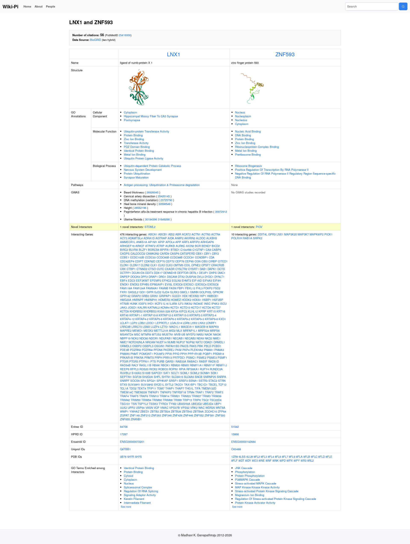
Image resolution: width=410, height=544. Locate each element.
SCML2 (194, 373)
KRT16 (221, 311)
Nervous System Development (143, 170)
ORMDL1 (219, 342)
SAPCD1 (157, 373)
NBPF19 (125, 338)
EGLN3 (176, 280)
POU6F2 (159, 354)
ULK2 (123, 408)
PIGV (259, 227)
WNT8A (220, 408)
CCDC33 (150, 257)
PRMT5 (149, 357)
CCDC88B (176, 257)
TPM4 (190, 392)
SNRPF (124, 381)
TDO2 (132, 388)
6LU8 (249, 457)
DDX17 (158, 273)
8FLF (234, 460)
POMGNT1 (146, 354)
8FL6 (278, 457)
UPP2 (131, 408)
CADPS (125, 253)
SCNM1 (205, 373)
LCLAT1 (125, 323)
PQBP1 (207, 354)
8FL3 (264, 457)
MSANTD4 (126, 334)
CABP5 (216, 250)
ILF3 (180, 304)
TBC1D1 (202, 384)
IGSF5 (142, 304)
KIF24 (174, 311)
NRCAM (150, 342)
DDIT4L (262, 234)
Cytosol (128, 476)
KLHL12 (193, 311)
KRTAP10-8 (150, 315)
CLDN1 (124, 265)
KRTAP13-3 (181, 315)
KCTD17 (196, 307)
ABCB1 (162, 234)
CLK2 (161, 265)
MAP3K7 (303, 234)
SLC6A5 (189, 377)
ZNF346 (167, 415)
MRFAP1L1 (190, 330)
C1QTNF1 (198, 250)
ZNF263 (156, 415)
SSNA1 (193, 381)
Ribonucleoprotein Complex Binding (257, 147)
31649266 (164, 219)
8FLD (321, 457)
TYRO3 (163, 404)
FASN (172, 288)
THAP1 (169, 388)
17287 (123, 434)
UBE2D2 (196, 404)
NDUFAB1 (165, 338)
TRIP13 (187, 400)
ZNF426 (177, 415)
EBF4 (123, 280)
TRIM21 (175, 396)
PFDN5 (158, 350)
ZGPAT (124, 415)
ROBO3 (163, 369)
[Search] (403, 6)
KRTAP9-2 (183, 319)
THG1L (189, 388)
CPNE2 (196, 265)
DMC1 (221, 273)
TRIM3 (206, 396)
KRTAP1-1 (135, 315)
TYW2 (172, 404)
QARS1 (170, 361)
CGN (198, 261)
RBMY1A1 (196, 365)
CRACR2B (217, 265)
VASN (149, 408)
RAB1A (247, 238)
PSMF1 (222, 357)
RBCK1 (165, 365)
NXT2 (199, 342)
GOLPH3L (205, 292)
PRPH (158, 357)
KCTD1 (174, 307)
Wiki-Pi (10, 6)
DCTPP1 (125, 273)
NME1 (217, 338)
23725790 (166, 200)
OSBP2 (137, 346)
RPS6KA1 (192, 369)
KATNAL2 (154, 307)
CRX (123, 269)
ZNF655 (125, 419)
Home (27, 6)
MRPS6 (215, 330)
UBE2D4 (208, 404)
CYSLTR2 (181, 269)
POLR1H (236, 238)
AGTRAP (161, 238)
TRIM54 (146, 400)
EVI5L (169, 284)
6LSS (242, 457)
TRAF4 (124, 396)
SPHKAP (162, 381)
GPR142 (125, 296)
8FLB (306, 457)
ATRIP (160, 246)
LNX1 (173, 54)
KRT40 (124, 315)
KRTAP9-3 (197, 319)
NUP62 (190, 342)
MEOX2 (148, 330)
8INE (262, 460)
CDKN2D (149, 261)
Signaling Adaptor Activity (140, 495)
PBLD (207, 346)
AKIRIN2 (189, 238)
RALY (135, 365)
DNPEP (125, 277)
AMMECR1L (127, 242)
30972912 (221, 212)
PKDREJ (168, 350)
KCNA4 (165, 307)
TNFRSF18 (179, 392)
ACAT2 (186, 234)
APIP (161, 242)
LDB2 (141, 323)
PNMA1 (209, 350)
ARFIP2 (195, 242)
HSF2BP (217, 300)
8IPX (290, 460)
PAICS (184, 346)
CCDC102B (137, 257)
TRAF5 (134, 396)
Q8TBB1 (125, 449)
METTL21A (161, 330)
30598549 (164, 204)
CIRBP (212, 261)
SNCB (198, 377)
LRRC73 (137, 327)
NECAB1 (178, 338)
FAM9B (163, 288)
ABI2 (171, 234)
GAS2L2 (133, 292)
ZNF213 (145, 415)
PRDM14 (218, 354)
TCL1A (124, 388)
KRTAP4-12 (127, 319)
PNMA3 (219, 350)
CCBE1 (124, 257)
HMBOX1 (212, 296)
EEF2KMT (142, 280)
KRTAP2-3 (195, 315)
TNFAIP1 (153, 392)
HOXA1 (196, 300)
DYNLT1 (219, 277)
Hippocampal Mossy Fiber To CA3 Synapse (151, 116)
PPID (176, 354)
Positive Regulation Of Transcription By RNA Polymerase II (272, 170)
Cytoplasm (130, 112)
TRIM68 (168, 400)
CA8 (208, 250)
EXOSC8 (212, 284)
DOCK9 (135, 277)
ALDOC (200, 238)
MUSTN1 (167, 334)
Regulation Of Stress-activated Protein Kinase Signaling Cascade (275, 499)
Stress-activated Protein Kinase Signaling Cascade (266, 491)
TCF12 (222, 384)
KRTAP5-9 (155, 319)
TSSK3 (153, 404)
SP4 (143, 381)
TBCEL (212, 384)
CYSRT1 (193, 269)
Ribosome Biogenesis (248, 166)
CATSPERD (187, 253)
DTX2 (181, 277)
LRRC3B (125, 327)
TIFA (198, 388)
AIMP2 (179, 238)
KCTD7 (216, 307)
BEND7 (206, 246)
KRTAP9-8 (211, 319)
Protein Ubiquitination (137, 173)
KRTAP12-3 (166, 315)
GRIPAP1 (165, 296)
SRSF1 (173, 381)
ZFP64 (222, 411)
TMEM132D (208, 388)
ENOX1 (124, 284)
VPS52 (185, 408)
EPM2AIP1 (157, 284)
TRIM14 (164, 396)
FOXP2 (208, 288)
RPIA (182, 369)
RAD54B (125, 365)
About (38, 6)
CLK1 (153, 265)
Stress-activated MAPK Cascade (255, 483)
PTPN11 (144, 361)
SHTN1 (166, 377)
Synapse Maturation (136, 177)
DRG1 (162, 277)
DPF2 (144, 277)
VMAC (164, 408)
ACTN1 (196, 234)
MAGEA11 (187, 327)
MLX (179, 330)
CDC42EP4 (127, 261)
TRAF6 (143, 396)
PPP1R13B (195, 354)
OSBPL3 (147, 346)
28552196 (140, 208)
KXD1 (222, 319)
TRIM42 (125, 400)
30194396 (151, 219)
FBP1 (180, 288)
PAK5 (192, 346)
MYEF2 (191, 334)
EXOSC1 (189, 284)
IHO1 (150, 304)
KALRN (142, 307)
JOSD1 (132, 307)
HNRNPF (138, 300)
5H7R (130, 457)
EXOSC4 (200, 284)
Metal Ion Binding (134, 154)
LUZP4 (155, 327)
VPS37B (174, 408)
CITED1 (223, 261)
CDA (211, 257)
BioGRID (95, 40)
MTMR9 (146, 334)
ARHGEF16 (127, 246)
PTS (153, 361)
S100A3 (136, 373)
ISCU (223, 304)
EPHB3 (144, 284)
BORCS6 (153, 250)
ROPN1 (173, 369)
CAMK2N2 (152, 253)
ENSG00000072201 (132, 442)
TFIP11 (151, 388)
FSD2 (216, 288)
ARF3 (185, 242)
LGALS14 (176, 323)
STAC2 (212, 381)
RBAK (156, 365)
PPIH (183, 354)
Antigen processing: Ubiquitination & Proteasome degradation (162, 185)
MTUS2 (156, 334)
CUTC (160, 269)
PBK (200, 346)
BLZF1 (143, 250)
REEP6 (124, 369)
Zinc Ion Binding (134, 139)
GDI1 (142, 292)
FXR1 (123, 292)
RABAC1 (192, 361)
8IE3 (255, 460)
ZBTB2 (154, 411)
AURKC (180, 246)
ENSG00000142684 (243, 442)
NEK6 (200, 338)
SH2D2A (147, 377)
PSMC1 (191, 357)
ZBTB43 (187, 411)
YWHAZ (134, 411)
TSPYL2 (143, 404)
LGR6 (186, 323)
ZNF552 (199, 415)
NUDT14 (161, 342)
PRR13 (167, 357)
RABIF (203, 361)
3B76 (123, 457)
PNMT (134, 354)
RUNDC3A (216, 369)
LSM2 (146, 327)
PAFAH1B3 (172, 346)
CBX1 (199, 253)
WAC (201, 408)
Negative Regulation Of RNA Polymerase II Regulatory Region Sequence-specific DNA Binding (285, 175)
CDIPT (139, 261)
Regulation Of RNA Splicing (141, 491)
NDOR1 (153, 338)
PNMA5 (125, 354)
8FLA (299, 457)
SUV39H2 (147, 384)
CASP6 (174, 253)
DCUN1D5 (138, 273)
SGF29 (137, 377)
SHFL (157, 377)
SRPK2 (257, 238)
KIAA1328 (163, 311)
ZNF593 (285, 54)
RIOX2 (153, 369)
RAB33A (181, 361)
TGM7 (160, 388)
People (50, 6)
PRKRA (139, 357)
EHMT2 (186, 280)
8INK (275, 460)
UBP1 (217, 404)
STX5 (123, 384)
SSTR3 (203, 381)
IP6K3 (215, 304)
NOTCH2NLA (137, 342)
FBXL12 (190, 288)
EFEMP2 (155, 280)
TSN (134, 404)
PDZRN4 (147, 350)
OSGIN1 (159, 346)
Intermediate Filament (137, 503)
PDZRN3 (135, 350)
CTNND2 (141, 269)
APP (178, 242)
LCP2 (133, 323)
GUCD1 (176, 296)
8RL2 (310, 460)
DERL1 (193, 273)
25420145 (164, 196)
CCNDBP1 (201, 257)
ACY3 (123, 238)
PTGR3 (133, 361)
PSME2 (201, 357)
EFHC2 (166, 280)
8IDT (241, 460)
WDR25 (210, 408)
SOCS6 (135, 381)
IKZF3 (158, 304)
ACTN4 (215, 234)
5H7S (138, 457)
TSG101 (125, 404)
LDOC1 (150, 323)
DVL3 (200, 277)
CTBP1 (131, 269)
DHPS (213, 273)
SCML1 (184, 373)
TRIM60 (157, 400)
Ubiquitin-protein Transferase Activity (146, 131)
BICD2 (216, 246)
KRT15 (211, 311)
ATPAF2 (150, 246)
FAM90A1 (152, 288)
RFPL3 (134, 369)
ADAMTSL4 (135, 238)
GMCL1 (184, 292)
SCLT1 (175, 373)
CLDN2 (145, 265)
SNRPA (221, 377)
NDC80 (143, 338)
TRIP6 (197, 400)
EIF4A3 (207, 280)
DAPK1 (212, 269)
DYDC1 (209, 277)
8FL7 (285, 457)
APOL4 (169, 242)
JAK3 (123, 307)
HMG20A (125, 300)
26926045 (152, 192)
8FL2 (257, 457)
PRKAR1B (126, 357)
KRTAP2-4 (209, 315)
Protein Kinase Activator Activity (255, 503)
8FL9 (292, 457)
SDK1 (214, 373)
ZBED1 (144, 411)
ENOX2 (134, 284)
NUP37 (180, 342)
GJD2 (157, 292)
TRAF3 (218, 392)
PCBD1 (216, 346)
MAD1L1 (174, 327)
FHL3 (199, 288)
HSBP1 (206, 300)
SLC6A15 (177, 377)
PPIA (168, 354)
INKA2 (188, 304)
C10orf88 (186, 250)
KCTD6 (206, 307)
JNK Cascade (243, 468)
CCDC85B (163, 257)
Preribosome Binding (248, 154)
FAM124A (139, 288)
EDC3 (131, 280)
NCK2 (135, 338)
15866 (235, 434)
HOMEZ (176, 300)
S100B (146, 373)
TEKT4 (141, 388)
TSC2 (205, 400)
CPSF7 (205, 265)
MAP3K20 (290, 234)
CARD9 (164, 253)
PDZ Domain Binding (137, 147)
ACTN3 (205, 234)
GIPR (149, 292)
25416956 (125, 35)
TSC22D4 (215, 400)
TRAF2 (209, 392)
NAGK (217, 334)
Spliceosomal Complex (138, 487)
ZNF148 (135, 415)
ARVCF (139, 246)
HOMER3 (164, 300)
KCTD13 (185, 307)
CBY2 (215, 253)
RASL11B (145, 365)
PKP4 (186, 350)
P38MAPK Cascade (247, 479)
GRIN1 (154, 296)
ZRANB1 (136, 419)
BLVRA (133, 250)
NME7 (124, 342)
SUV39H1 (134, 384)
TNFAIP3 (165, 392)
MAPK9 (214, 327)
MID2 (172, 330)
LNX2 (201, 323)
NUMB (171, 342)
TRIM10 (154, 396)
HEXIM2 (194, 296)
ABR (178, 234)
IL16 (165, 304)
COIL (187, 265)
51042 (235, 427)
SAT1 (166, 373)
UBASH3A (183, 404)
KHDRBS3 (150, 311)
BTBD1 (175, 250)
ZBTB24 (165, 411)
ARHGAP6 (207, 242)
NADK (208, 334)
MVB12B (179, 334)
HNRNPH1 (150, 300)
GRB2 (145, 296)
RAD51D (213, 361)
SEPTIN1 (126, 377)
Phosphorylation (245, 472)
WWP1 (124, 411)
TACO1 (178, 384)
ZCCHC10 (211, 411)
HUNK (134, 304)
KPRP (202, 311)
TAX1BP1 (190, 384)
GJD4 (165, 292)
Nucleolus (241, 120)
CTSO (152, 269)
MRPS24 (203, 330)
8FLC (314, 457)
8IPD (283, 460)
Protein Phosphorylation (250, 476)
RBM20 (175, 365)
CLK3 (169, 265)
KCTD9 (124, 311)
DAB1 (203, 269)
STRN (222, 381)
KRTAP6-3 (169, 319)
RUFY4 (204, 369)
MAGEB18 (201, 327)
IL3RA (173, 304)
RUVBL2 (125, 373)
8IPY (297, 460)
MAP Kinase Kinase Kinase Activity (257, 487)
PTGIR (124, 361)
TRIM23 (186, 396)
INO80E (198, 304)
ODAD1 (208, 342)
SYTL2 (169, 384)
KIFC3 (183, 311)
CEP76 (179, 261)
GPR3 (272, 234)
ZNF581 (209, 415)
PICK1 (328, 234)
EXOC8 (178, 284)
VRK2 (194, 408)
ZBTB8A (198, 411)
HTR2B (124, 304)
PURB (160, 361)
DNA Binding (243, 135)
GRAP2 (136, 296)
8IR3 (303, 460)
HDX (185, 296)
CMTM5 (178, 265)
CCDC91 (188, 257)
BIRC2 (124, 250)
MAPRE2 (126, 330)
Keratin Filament (134, 499)
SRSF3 (183, 381)
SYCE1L (159, 384)
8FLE (329, 457)
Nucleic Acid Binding (248, 131)
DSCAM (172, 277)
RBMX (185, 365)
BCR (198, 246)
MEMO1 (137, 330)
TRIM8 (177, 400)
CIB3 (204, 261)
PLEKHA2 (196, 350)
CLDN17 (135, 265)
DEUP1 (203, 273)
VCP (156, 408)
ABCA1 (152, 234)
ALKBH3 (211, 238)
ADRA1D (149, 238)
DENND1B (169, 273)
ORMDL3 (125, 346)
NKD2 (208, 338)
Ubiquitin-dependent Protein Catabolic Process (152, 166)
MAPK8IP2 (317, 234)
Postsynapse (132, 120)
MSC (137, 334)
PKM (178, 350)
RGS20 (143, 369)
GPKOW (218, 292)
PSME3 (212, 357)
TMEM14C (126, 392)
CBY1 (207, 253)
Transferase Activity (136, 143)
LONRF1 (211, 323)
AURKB (170, 246)
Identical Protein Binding (139, 151)
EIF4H (217, 280)
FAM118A (126, 288)
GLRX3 (174, 292)
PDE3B (124, 350)
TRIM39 (216, 396)
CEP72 (170, 261)
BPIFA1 (165, 250)
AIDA (171, 238)
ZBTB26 (176, 411)
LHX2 (193, 323)
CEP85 (189, 261)
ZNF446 (188, 415)
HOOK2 (186, 300)
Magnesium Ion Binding (249, 495)
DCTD (221, 269)
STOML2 (150, 227)
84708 (123, 427)
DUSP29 (191, 277)
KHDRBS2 (136, 311)
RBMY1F (209, 365)
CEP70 (160, 261)
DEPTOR (183, 273)
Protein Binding (133, 135)
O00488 (236, 449)
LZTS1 (164, 327)
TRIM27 (196, 396)
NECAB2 (190, 338)
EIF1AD (197, 280)
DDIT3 (149, 273)
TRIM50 (136, 400)
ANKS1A (141, 242)
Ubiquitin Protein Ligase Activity (143, 158)
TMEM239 (140, 392)
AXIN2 (190, 246)
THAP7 (179, 388)
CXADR (169, 269)
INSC (207, 304)
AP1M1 (152, 242)
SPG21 (151, 381)
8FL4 (271, 457)
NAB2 (200, 334)
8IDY (248, 460)
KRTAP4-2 (141, 319)
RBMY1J (221, 365)
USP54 (140, 408)
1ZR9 (234, 457)
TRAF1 (199, 392)
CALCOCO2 (137, 253)
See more (126, 506)
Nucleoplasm (243, 116)
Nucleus (240, 112)
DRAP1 (153, 277)
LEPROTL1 (162, 323)
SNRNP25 (209, 377)
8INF (269, 460)
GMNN (194, 292)
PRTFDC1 (179, 357)
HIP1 (203, 296)
